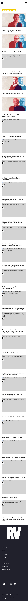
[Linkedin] (4, 584)
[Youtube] (15, 584)
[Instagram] (11, 584)
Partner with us (6, 563)
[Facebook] (7, 584)
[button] (26, 3)
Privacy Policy (6, 566)
